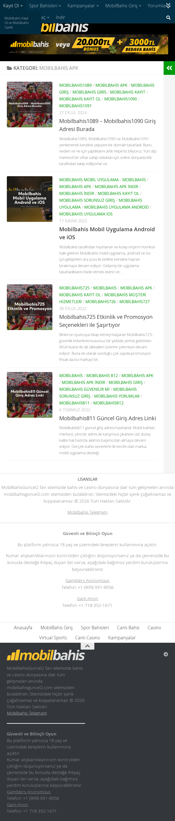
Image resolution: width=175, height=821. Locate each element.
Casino (154, 627)
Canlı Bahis (128, 627)
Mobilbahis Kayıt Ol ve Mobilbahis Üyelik (17, 22)
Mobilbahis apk (111, 85)
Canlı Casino (87, 638)
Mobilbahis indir (76, 193)
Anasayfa (23, 627)
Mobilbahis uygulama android (116, 207)
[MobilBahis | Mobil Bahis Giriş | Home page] (48, 26)
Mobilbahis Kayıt (127, 92)
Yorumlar (157, 6)
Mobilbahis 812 (102, 375)
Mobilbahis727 (134, 301)
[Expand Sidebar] (169, 68)
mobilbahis (134, 179)
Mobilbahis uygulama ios (86, 214)
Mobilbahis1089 (75, 85)
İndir (60, 17)
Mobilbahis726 (100, 301)
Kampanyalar (81, 6)
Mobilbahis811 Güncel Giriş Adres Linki (107, 418)
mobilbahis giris (89, 92)
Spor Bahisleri (43, 6)
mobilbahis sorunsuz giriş (87, 200)
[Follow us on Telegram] (166, 654)
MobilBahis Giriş (121, 6)
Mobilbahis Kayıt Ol (80, 99)
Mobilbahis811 (74, 403)
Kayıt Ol (11, 6)
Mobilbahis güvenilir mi (84, 389)
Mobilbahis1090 (120, 99)
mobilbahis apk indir (116, 186)
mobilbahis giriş (126, 382)
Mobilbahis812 (108, 403)
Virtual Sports (53, 638)
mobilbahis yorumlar (116, 396)
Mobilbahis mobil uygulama (89, 179)
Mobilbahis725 (74, 288)
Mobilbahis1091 (75, 105)
